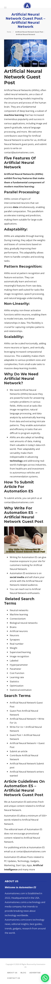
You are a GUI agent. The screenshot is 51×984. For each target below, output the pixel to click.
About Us (12, 973)
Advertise (35, 973)
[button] (45, 978)
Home (9, 32)
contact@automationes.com (19, 152)
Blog (23, 973)
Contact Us (13, 978)
